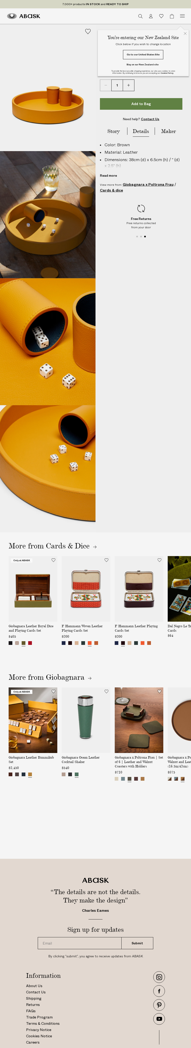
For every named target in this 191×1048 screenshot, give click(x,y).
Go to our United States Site (143, 54)
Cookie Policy (166, 73)
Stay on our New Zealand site (142, 64)
